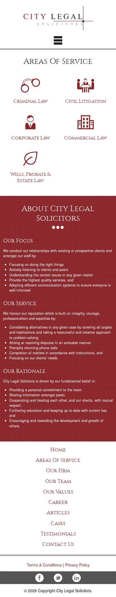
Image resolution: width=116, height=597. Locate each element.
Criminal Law (30, 83)
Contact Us (58, 544)
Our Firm (58, 470)
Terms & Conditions (44, 565)
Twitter (58, 578)
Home (58, 450)
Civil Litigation (85, 83)
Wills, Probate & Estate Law (30, 156)
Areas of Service (58, 460)
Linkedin (76, 578)
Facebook (39, 578)
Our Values (58, 492)
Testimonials (58, 534)
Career (58, 502)
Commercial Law (85, 120)
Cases (58, 523)
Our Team (58, 481)
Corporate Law (30, 120)
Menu (58, 40)
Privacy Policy (77, 565)
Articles (58, 512)
